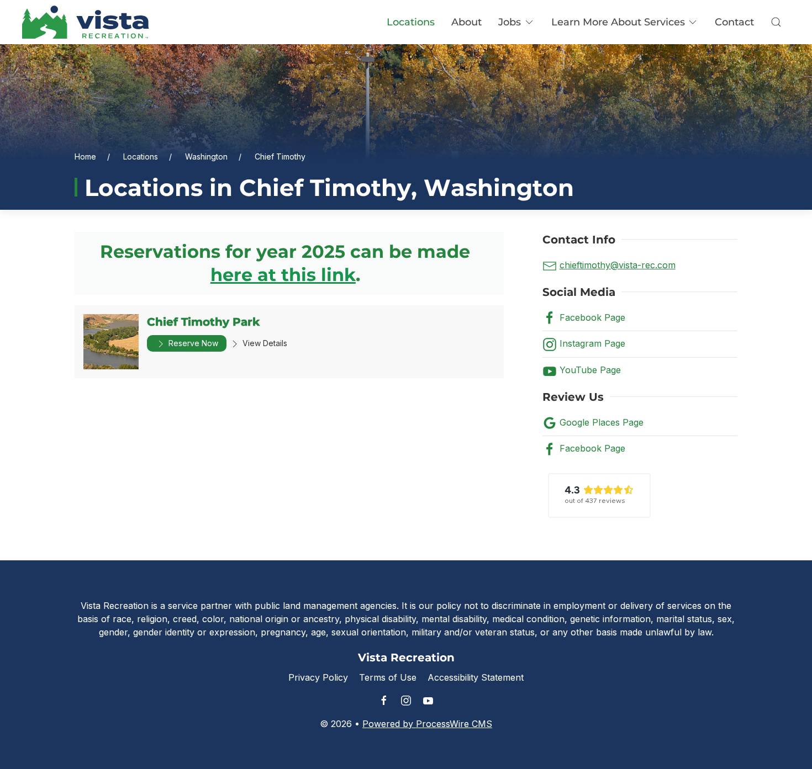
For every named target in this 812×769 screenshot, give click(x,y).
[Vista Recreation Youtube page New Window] (428, 700)
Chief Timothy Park (203, 321)
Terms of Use (387, 677)
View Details (263, 343)
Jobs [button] (509, 22)
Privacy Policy (318, 677)
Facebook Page (592, 317)
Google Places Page (602, 422)
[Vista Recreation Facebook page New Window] (383, 700)
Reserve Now (192, 343)
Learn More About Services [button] (618, 22)
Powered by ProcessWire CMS (427, 723)
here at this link (283, 274)
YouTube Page (590, 369)
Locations (411, 22)
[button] (776, 22)
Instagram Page (592, 343)
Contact (734, 22)
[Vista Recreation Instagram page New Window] (406, 700)
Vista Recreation (406, 657)
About (466, 22)
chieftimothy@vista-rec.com (618, 265)
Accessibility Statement (476, 677)
